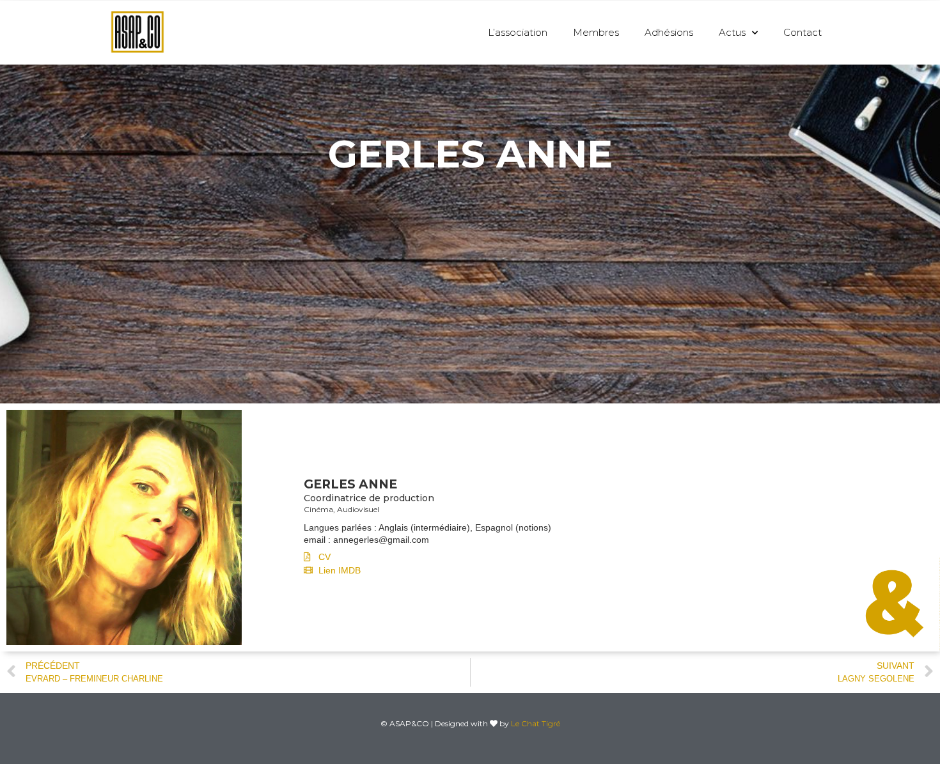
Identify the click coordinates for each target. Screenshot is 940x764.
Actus (732, 32)
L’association (517, 32)
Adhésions (669, 32)
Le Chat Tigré (535, 723)
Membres (596, 32)
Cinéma (318, 509)
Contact (802, 32)
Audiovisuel (358, 509)
